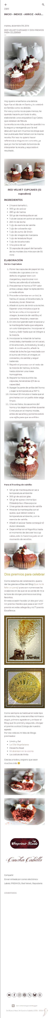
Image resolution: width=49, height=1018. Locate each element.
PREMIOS (15, 883)
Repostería (37, 883)
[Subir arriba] (45, 1012)
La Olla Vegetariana (19, 744)
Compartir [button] (8, 875)
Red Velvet (26, 883)
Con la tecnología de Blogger (26, 1006)
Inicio (8, 14)
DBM (6, 9)
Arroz (28, 14)
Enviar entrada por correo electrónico (21, 879)
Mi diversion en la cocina (21, 751)
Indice (18, 14)
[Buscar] (43, 4)
